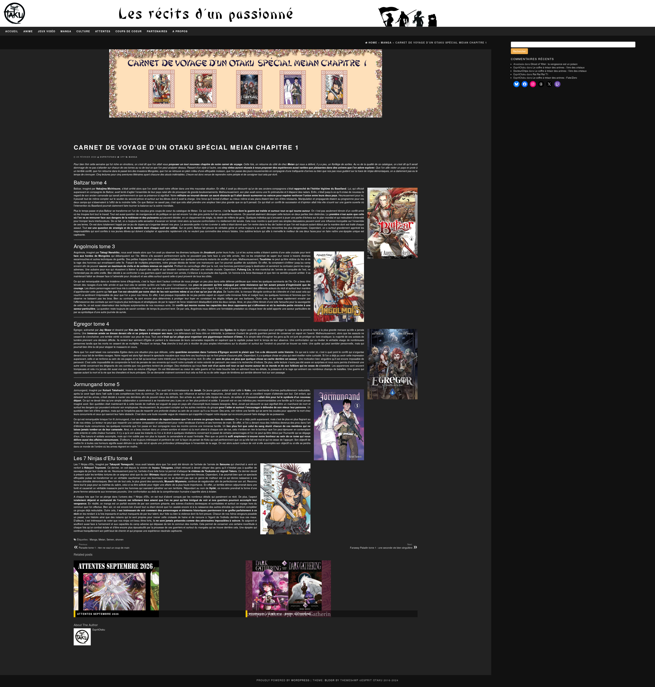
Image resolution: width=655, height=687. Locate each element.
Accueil (11, 31)
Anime (28, 31)
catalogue (387, 164)
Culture (83, 31)
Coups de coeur (128, 31)
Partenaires (157, 31)
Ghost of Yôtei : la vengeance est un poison (554, 64)
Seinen (110, 539)
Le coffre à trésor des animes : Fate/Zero (555, 77)
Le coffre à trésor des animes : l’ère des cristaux (559, 67)
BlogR (330, 680)
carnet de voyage (232, 164)
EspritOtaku (108, 157)
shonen (119, 539)
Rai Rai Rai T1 (540, 74)
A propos (180, 31)
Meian (102, 539)
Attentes (102, 31)
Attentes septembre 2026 (98, 614)
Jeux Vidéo (46, 31)
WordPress (300, 680)
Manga (66, 31)
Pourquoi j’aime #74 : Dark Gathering (280, 614)
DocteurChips (520, 71)
